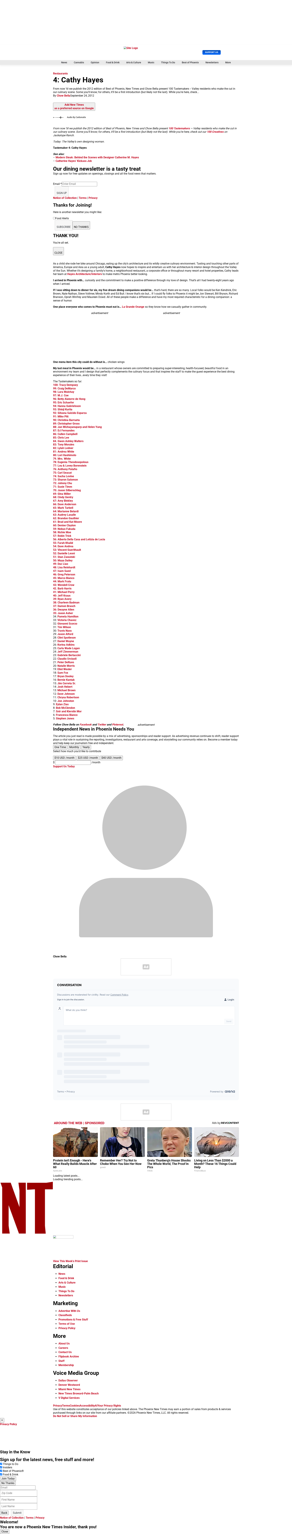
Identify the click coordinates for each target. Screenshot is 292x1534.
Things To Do (168, 62)
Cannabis (79, 62)
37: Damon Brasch (64, 606)
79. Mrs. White (62, 458)
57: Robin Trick (62, 535)
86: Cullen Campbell (65, 434)
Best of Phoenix (190, 62)
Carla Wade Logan (68, 648)
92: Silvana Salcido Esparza (70, 413)
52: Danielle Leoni (64, 553)
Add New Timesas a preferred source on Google (74, 106)
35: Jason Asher (63, 613)
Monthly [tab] (74, 747)
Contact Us (65, 1352)
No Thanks (7, 1483)
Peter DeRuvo (65, 662)
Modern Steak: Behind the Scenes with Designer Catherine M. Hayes (97, 157)
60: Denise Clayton (64, 525)
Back (4, 1512)
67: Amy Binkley (63, 500)
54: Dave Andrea (63, 546)
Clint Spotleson (66, 637)
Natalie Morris (66, 665)
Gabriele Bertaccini (69, 655)
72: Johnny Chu (62, 483)
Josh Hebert (64, 686)
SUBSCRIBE (64, 227)
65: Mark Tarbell (63, 507)
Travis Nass (64, 630)
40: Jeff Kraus (61, 595)
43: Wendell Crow (63, 585)
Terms (83, 198)
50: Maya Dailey (62, 560)
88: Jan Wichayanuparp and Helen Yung (77, 427)
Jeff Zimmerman (67, 651)
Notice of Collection (65, 198)
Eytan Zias (62, 704)
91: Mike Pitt (60, 416)
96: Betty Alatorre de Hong (69, 399)
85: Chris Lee (61, 437)
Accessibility (87, 1405)
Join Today (8, 1478)
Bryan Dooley (65, 676)
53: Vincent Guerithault (67, 549)
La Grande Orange (132, 306)
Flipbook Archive (68, 1356)
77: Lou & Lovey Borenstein (70, 465)
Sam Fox (62, 672)
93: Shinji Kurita (62, 409)
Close (4, 1531)
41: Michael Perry (64, 592)
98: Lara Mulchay (63, 391)
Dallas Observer (68, 1380)
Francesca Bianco (67, 715)
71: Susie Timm (62, 486)
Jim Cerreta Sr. (66, 683)
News (64, 62)
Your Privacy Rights (109, 1405)
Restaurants (60, 73)
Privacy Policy (66, 1328)
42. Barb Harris (62, 588)
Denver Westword (69, 1384)
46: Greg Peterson (64, 574)
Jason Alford (65, 634)
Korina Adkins (66, 644)
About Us (64, 1343)
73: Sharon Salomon (65, 479)
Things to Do (10, 1464)
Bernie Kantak (66, 679)
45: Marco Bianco (63, 578)
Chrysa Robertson (68, 697)
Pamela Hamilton (67, 616)
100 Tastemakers (179, 128)
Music (151, 62)
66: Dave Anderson (64, 504)
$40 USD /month (111, 757)
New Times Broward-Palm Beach (78, 1393)
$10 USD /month (64, 757)
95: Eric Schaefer (63, 402)
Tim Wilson (64, 627)
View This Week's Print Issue (70, 1261)
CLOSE (58, 252)
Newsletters (211, 62)
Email (57, 184)
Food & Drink (112, 62)
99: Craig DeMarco (64, 388)
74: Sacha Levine (63, 476)
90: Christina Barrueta (66, 420)
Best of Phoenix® (13, 1471)
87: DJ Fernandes (64, 430)
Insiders (7, 1467)
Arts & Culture (133, 62)
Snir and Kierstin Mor (69, 711)
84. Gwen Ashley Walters (68, 441)
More (228, 62)
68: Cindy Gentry (63, 497)
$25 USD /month (88, 757)
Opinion (95, 62)
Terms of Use (66, 1323)
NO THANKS (81, 227)
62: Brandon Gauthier (66, 518)
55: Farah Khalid (63, 543)
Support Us (211, 52)
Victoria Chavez (66, 620)
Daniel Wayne (65, 641)
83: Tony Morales (63, 444)
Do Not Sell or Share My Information (75, 1416)
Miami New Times (69, 1389)
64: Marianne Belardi (66, 511)
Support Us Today (64, 766)
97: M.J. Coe (61, 395)
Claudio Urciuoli (67, 658)
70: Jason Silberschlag (67, 490)
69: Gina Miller (62, 493)
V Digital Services (69, 1397)
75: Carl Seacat (62, 472)
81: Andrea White (63, 451)
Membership (66, 1365)
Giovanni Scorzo (67, 623)
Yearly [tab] (86, 747)
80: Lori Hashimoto (64, 455)
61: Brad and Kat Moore (67, 521)
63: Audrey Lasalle (64, 514)
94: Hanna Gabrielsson (67, 406)
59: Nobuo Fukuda (64, 529)
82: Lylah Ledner (63, 448)
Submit (17, 1512)
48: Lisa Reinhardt (64, 567)
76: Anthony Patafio (65, 469)
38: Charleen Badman (66, 602)
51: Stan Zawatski (64, 557)
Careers (63, 1348)
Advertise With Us (69, 1311)
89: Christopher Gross (66, 423)
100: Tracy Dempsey (65, 385)
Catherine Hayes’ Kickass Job (73, 161)
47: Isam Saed (62, 571)
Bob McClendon (65, 707)
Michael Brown (66, 690)
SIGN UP (62, 193)
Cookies (75, 1405)
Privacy (93, 198)
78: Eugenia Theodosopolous (70, 462)
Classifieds (65, 1315)
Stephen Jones (65, 718)
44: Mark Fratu (62, 581)
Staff (61, 1361)
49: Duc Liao (60, 563)
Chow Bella (63, 95)
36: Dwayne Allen (63, 609)
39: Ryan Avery (62, 599)
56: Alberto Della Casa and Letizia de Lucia (79, 539)
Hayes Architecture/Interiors (84, 274)
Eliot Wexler (64, 669)
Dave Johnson (66, 693)
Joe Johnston (65, 701)
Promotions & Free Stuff (73, 1319)
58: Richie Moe (62, 532)
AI (96, 1405)
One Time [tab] (60, 747)
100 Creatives (215, 131)
